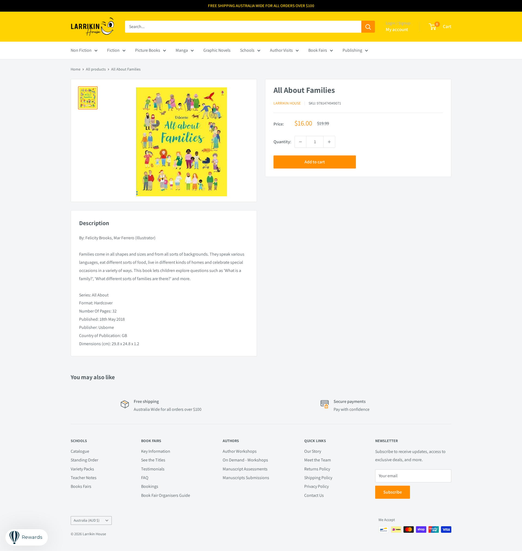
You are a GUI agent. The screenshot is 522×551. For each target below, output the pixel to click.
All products (96, 69)
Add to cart (314, 162)
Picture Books (147, 50)
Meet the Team (317, 460)
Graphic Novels (217, 50)
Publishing (352, 50)
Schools (247, 50)
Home (75, 69)
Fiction (113, 50)
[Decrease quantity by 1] (300, 142)
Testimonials (152, 469)
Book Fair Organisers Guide (165, 495)
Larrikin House (287, 103)
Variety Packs (82, 469)
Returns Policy (317, 469)
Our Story (312, 451)
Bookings (149, 486)
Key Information (155, 451)
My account (397, 29)
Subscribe (392, 492)
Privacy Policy (316, 486)
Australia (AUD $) (87, 520)
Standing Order (84, 460)
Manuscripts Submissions (246, 477)
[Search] (368, 27)
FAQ (144, 477)
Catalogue (80, 451)
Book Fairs (317, 50)
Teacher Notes (84, 477)
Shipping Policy (318, 477)
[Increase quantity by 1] (329, 142)
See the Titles (153, 460)
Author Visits (281, 50)
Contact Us (314, 495)
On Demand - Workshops (245, 460)
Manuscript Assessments (245, 469)
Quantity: (282, 142)
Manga (182, 50)
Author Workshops (240, 451)
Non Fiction (81, 50)
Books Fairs (81, 486)
